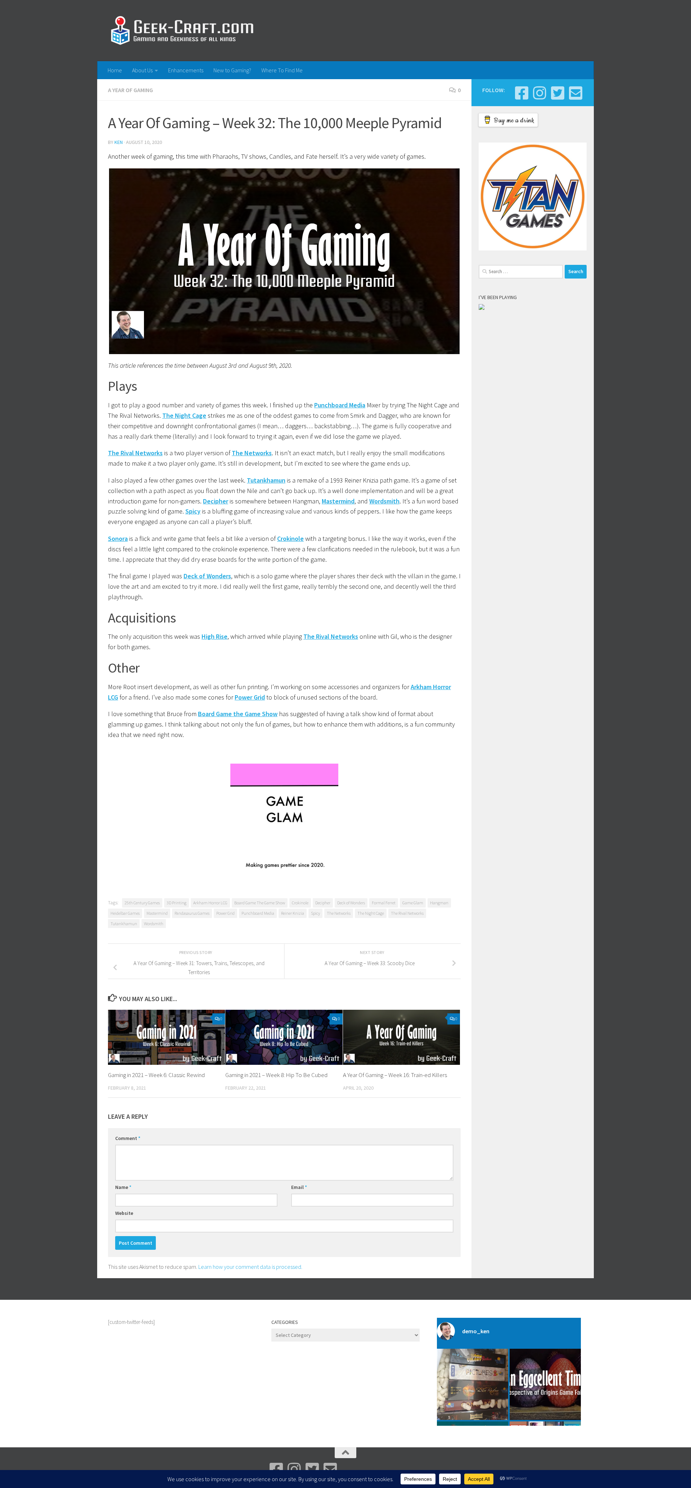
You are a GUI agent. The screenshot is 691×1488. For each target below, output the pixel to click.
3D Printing (176, 902)
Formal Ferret (384, 902)
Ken (118, 142)
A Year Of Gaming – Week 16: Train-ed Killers (395, 1075)
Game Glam (412, 902)
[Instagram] (539, 92)
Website (124, 1213)
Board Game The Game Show (259, 902)
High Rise (214, 636)
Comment (127, 1138)
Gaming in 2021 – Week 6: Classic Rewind (156, 1075)
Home (115, 70)
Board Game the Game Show (237, 714)
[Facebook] (521, 92)
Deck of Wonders (207, 576)
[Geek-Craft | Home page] (182, 30)
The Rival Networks (135, 453)
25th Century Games (142, 902)
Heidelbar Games (125, 913)
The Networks (252, 453)
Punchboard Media (339, 405)
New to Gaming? (232, 70)
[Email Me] (575, 92)
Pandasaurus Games (192, 913)
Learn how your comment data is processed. (250, 1266)
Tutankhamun (266, 480)
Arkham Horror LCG (210, 902)
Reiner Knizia (292, 913)
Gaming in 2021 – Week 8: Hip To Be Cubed (276, 1075)
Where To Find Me (282, 70)
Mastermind (338, 501)
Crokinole (290, 538)
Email (299, 1187)
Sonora (118, 538)
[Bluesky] (557, 92)
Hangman (439, 902)
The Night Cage (184, 415)
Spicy (192, 511)
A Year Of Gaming (130, 90)
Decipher (215, 501)
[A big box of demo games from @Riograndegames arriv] (472, 1384)
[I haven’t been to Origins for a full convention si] (545, 1384)
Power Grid (250, 697)
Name (123, 1187)
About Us (142, 70)
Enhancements (185, 70)
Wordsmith (384, 501)
